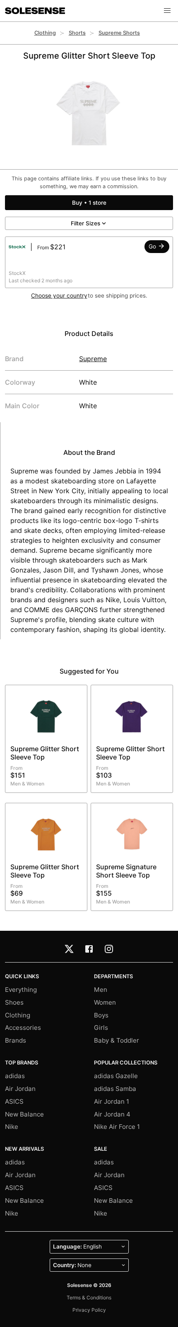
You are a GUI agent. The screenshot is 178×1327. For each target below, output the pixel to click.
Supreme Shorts (119, 33)
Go (153, 246)
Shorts (77, 33)
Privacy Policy (89, 1310)
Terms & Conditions (89, 1297)
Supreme (93, 359)
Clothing (45, 33)
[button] (167, 10)
